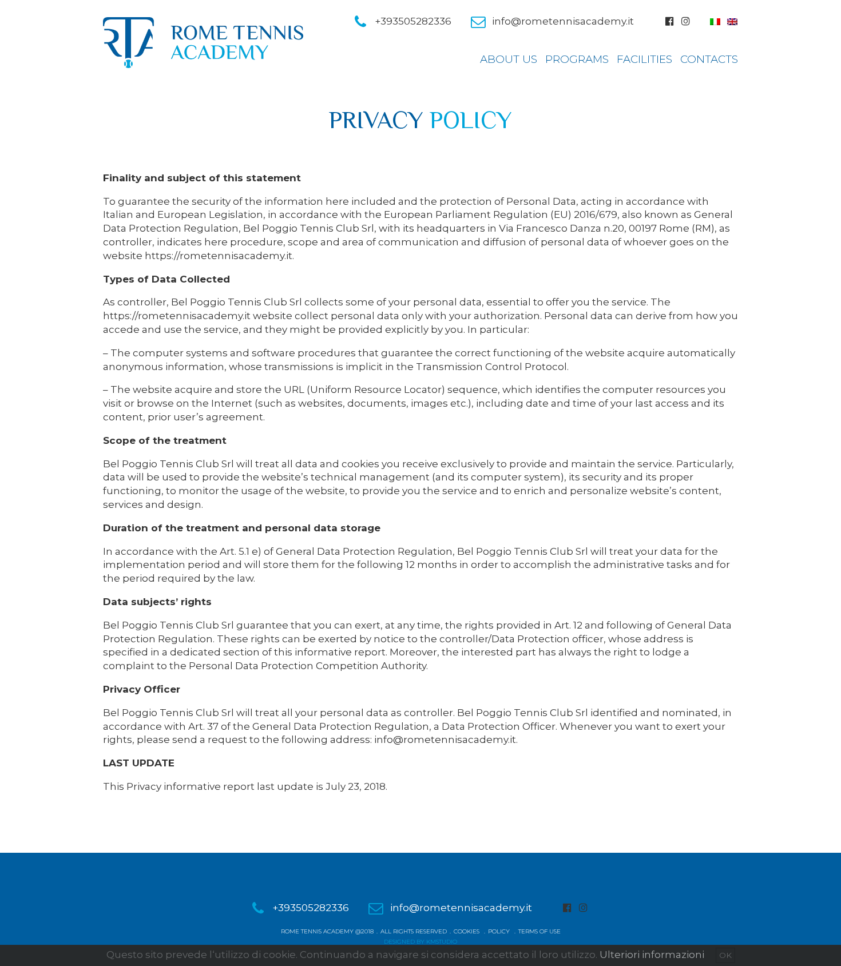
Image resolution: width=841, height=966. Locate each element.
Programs (577, 59)
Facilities (644, 59)
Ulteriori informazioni (652, 954)
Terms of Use (539, 931)
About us (508, 59)
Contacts (709, 59)
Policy (499, 931)
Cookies (466, 931)
